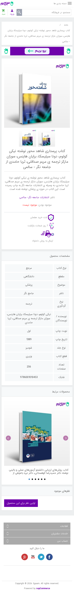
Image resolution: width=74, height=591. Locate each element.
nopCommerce (43, 588)
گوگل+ (24, 557)
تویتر (41, 557)
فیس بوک (49, 557)
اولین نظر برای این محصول (21, 503)
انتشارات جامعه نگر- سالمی (34, 197)
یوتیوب (33, 557)
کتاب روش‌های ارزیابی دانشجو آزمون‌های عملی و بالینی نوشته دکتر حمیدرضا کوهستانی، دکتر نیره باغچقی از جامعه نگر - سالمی (38, 471)
